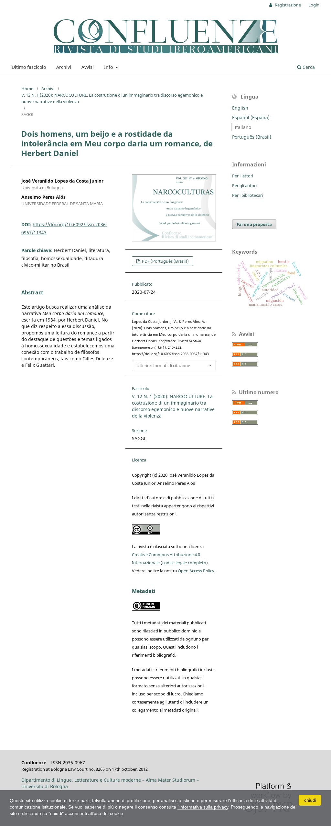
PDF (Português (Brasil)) (165, 261)
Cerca (308, 67)
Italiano (243, 127)
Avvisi (87, 67)
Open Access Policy (196, 571)
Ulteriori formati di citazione (163, 365)
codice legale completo (184, 563)
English (240, 108)
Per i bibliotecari (247, 195)
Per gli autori (244, 185)
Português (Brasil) (251, 137)
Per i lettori (242, 176)
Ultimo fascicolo (29, 67)
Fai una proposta (254, 224)
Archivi (63, 67)
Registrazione (287, 5)
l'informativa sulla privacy (202, 807)
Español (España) (251, 117)
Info (109, 67)
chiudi (310, 800)
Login (313, 5)
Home (27, 88)
